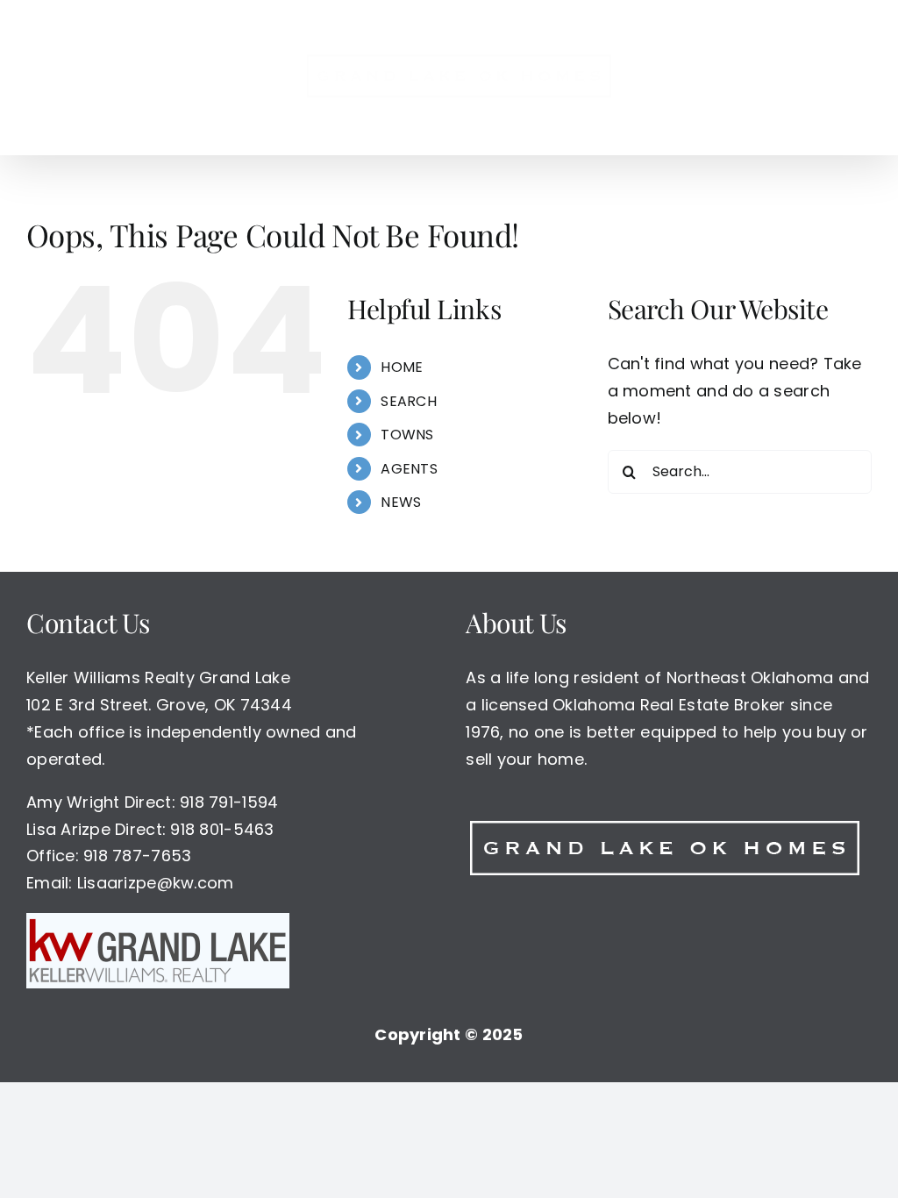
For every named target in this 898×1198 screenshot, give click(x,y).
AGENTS (409, 469)
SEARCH (409, 401)
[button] (787, 77)
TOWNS (407, 434)
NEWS (401, 502)
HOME (402, 367)
